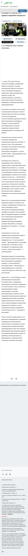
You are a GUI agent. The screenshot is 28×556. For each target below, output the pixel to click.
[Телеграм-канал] (20, 42)
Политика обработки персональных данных (11, 547)
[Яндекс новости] (20, 39)
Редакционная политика (7, 479)
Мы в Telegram (14, 6)
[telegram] (16, 379)
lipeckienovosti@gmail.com (13, 495)
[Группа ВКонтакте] (7, 39)
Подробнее (10, 514)
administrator (17, 21)
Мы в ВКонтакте (5, 6)
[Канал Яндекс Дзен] (7, 42)
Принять (22, 11)
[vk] (11, 379)
